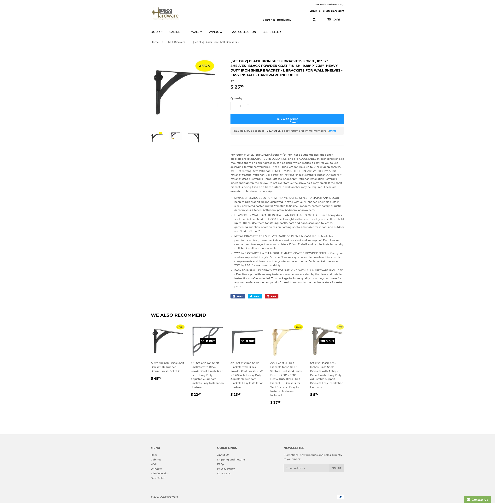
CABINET (175, 32)
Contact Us (224, 473)
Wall (195, 32)
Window (216, 32)
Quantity (236, 98)
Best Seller (272, 32)
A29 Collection (160, 473)
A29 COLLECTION (244, 32)
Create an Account (333, 10)
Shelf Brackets (176, 41)
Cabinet (156, 459)
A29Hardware (169, 496)
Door (154, 454)
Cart (336, 19)
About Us (223, 454)
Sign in (313, 10)
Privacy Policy (226, 468)
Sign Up (337, 468)
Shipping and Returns (231, 459)
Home (155, 41)
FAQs (220, 464)
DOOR (155, 32)
